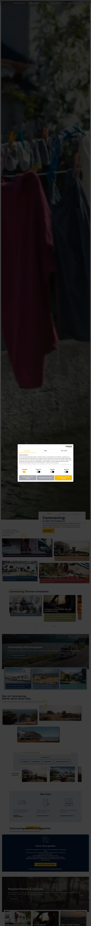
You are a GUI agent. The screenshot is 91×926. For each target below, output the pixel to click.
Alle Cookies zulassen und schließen (63, 477)
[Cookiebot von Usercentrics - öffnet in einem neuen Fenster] (66, 447)
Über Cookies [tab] (64, 450)
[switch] (38, 472)
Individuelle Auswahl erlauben (45, 477)
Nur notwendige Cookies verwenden (27, 477)
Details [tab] (45, 450)
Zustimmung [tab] (27, 450)
